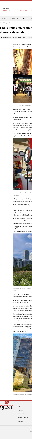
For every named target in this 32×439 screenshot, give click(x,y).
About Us (6, 8)
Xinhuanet (20, 410)
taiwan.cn (20, 421)
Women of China (22, 414)
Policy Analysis (7, 23)
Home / (2, 23)
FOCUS (25, 18)
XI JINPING (13, 18)
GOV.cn (20, 407)
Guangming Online (23, 417)
